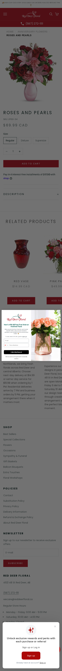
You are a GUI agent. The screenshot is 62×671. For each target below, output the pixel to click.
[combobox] (6, 345)
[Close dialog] (58, 312)
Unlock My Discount (16, 352)
